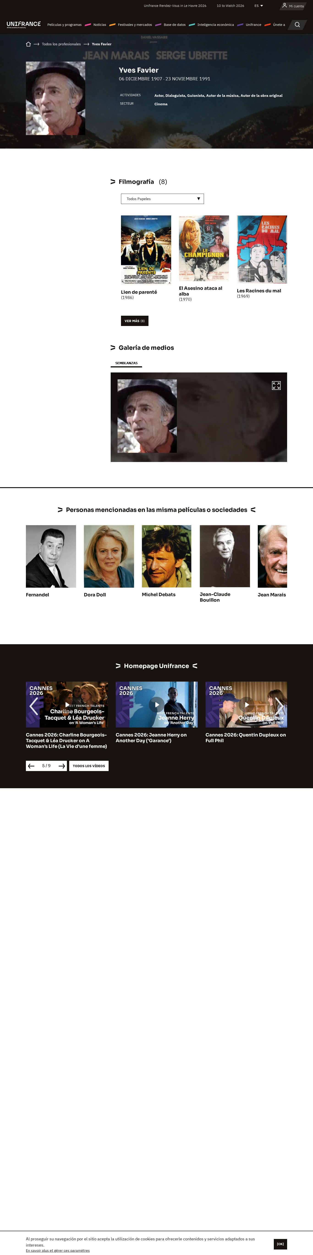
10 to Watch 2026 (230, 5)
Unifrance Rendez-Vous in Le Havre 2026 (175, 5)
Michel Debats (159, 595)
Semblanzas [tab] (126, 363)
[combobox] (162, 199)
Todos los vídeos (89, 766)
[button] (276, 386)
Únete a (279, 24)
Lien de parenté (139, 292)
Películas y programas (64, 24)
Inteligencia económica (216, 24)
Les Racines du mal (259, 291)
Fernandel (37, 595)
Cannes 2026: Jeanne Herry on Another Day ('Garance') (117, 738)
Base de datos (175, 24)
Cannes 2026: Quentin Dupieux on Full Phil (212, 738)
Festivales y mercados (135, 24)
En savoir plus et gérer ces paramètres (58, 1250)
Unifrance (253, 24)
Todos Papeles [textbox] (139, 198)
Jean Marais (272, 595)
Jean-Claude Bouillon (215, 597)
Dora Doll (95, 595)
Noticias (99, 24)
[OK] (280, 1244)
